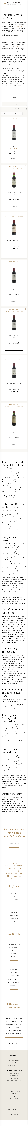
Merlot (14, 853)
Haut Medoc (14, 899)
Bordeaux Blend (14, 843)
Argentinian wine (14, 944)
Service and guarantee (14, 1091)
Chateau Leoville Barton (14, 1033)
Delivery (14, 1090)
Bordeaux (20, 46)
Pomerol (14, 909)
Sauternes (14, 921)
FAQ (14, 1088)
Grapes (14, 1096)
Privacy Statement (14, 1095)
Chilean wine (14, 953)
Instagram (14, 1062)
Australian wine (14, 947)
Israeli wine (14, 969)
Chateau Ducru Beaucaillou (14, 1021)
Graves (14, 896)
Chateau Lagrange (14, 1027)
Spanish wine (14, 985)
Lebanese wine (14, 975)
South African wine (14, 982)
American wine (14, 941)
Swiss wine (14, 988)
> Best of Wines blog (14, 1065)
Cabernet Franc (14, 846)
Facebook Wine (14, 1058)
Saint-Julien (20, 26)
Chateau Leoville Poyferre (14, 1036)
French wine (14, 959)
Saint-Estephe (14, 915)
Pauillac (14, 906)
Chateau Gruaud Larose (14, 1024)
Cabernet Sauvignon (14, 850)
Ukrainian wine (14, 992)
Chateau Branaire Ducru (14, 1018)
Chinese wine (14, 956)
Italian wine (14, 972)
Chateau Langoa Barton (14, 1030)
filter (4, 109)
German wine (14, 963)
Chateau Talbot (14, 1043)
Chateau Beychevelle (14, 1015)
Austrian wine (14, 950)
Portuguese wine (14, 979)
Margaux (14, 903)
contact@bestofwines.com (14, 1080)
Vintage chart (14, 1098)
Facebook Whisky (14, 1060)
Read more (14, 97)
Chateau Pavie (14, 1040)
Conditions (14, 1093)
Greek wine (14, 966)
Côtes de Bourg (14, 893)
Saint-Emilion (14, 912)
